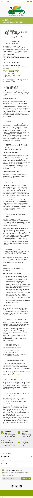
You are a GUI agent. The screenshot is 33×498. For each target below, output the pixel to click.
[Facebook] (12, 486)
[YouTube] (16, 486)
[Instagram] (20, 486)
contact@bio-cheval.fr (12, 70)
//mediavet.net (15, 374)
